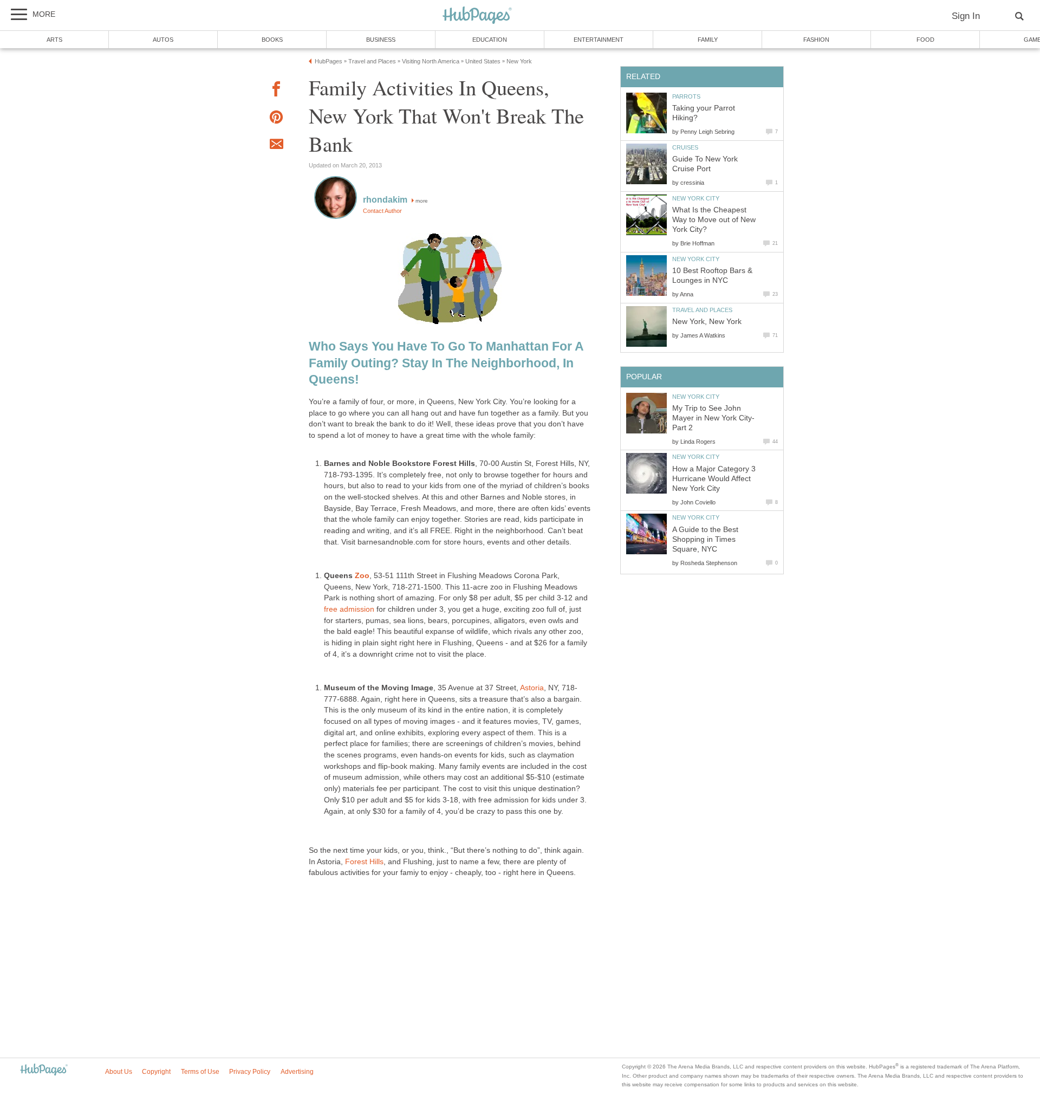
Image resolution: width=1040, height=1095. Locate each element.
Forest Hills (364, 862)
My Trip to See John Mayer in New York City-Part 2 (713, 418)
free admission (349, 609)
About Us (118, 1071)
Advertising (297, 1071)
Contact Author (382, 211)
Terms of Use (200, 1071)
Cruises (685, 147)
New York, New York (707, 322)
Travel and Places (702, 310)
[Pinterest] (276, 119)
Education (489, 39)
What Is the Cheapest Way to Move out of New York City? (714, 220)
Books (272, 39)
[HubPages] (477, 16)
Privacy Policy (249, 1071)
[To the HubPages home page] (44, 1070)
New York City (695, 198)
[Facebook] (276, 90)
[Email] (276, 146)
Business (380, 39)
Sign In (966, 16)
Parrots (686, 96)
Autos (163, 39)
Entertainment (598, 39)
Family (708, 39)
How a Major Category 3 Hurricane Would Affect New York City (714, 479)
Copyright (156, 1071)
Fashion (816, 39)
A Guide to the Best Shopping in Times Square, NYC (705, 539)
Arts (54, 39)
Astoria (532, 688)
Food (925, 39)
